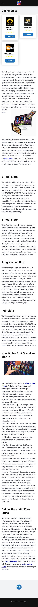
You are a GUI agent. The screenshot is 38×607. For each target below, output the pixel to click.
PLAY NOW (10, 36)
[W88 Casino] (28, 25)
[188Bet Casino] (10, 51)
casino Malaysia (11, 561)
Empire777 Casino (10, 29)
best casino (8, 159)
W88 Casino (28, 28)
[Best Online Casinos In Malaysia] (19, 3)
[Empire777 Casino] (10, 25)
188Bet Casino (9, 54)
